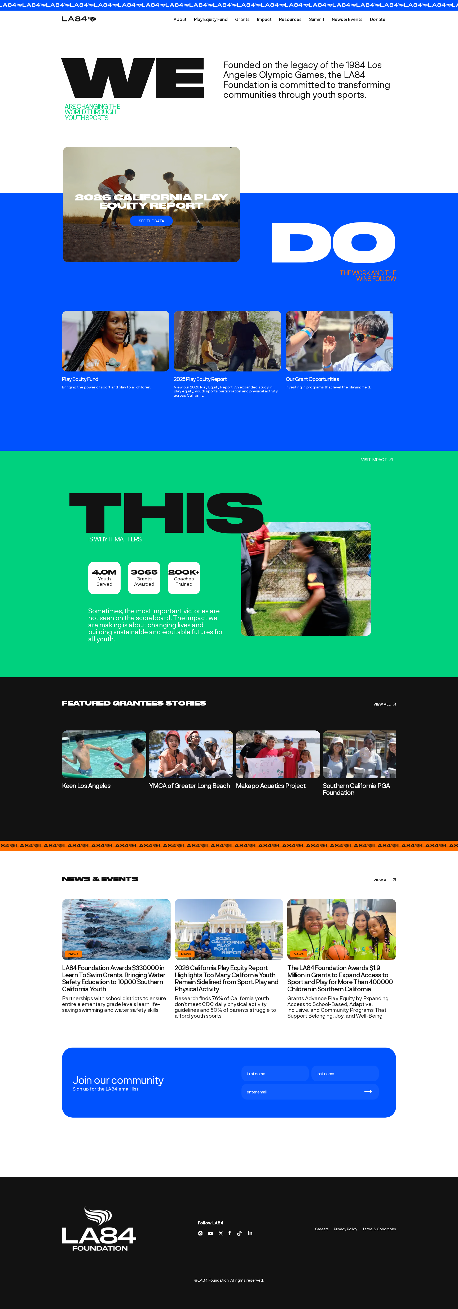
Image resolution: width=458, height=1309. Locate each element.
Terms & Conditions (379, 1229)
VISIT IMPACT (374, 459)
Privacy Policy (345, 1229)
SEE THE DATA (151, 220)
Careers (322, 1229)
